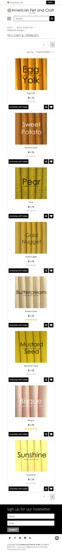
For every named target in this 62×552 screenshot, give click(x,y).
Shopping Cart (16, 2)
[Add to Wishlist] (51, 107)
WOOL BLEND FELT (25, 27)
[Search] (52, 18)
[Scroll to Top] (57, 538)
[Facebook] (14, 538)
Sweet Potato (31, 147)
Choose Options (18, 107)
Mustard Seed (31, 365)
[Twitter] (10, 538)
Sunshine (31, 474)
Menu (50, 2)
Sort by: (30, 52)
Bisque (31, 420)
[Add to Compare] (46, 107)
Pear (31, 202)
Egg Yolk (31, 93)
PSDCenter (21, 549)
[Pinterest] (20, 538)
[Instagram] (25, 538)
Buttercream (31, 311)
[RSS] (30, 538)
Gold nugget (31, 256)
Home (10, 27)
